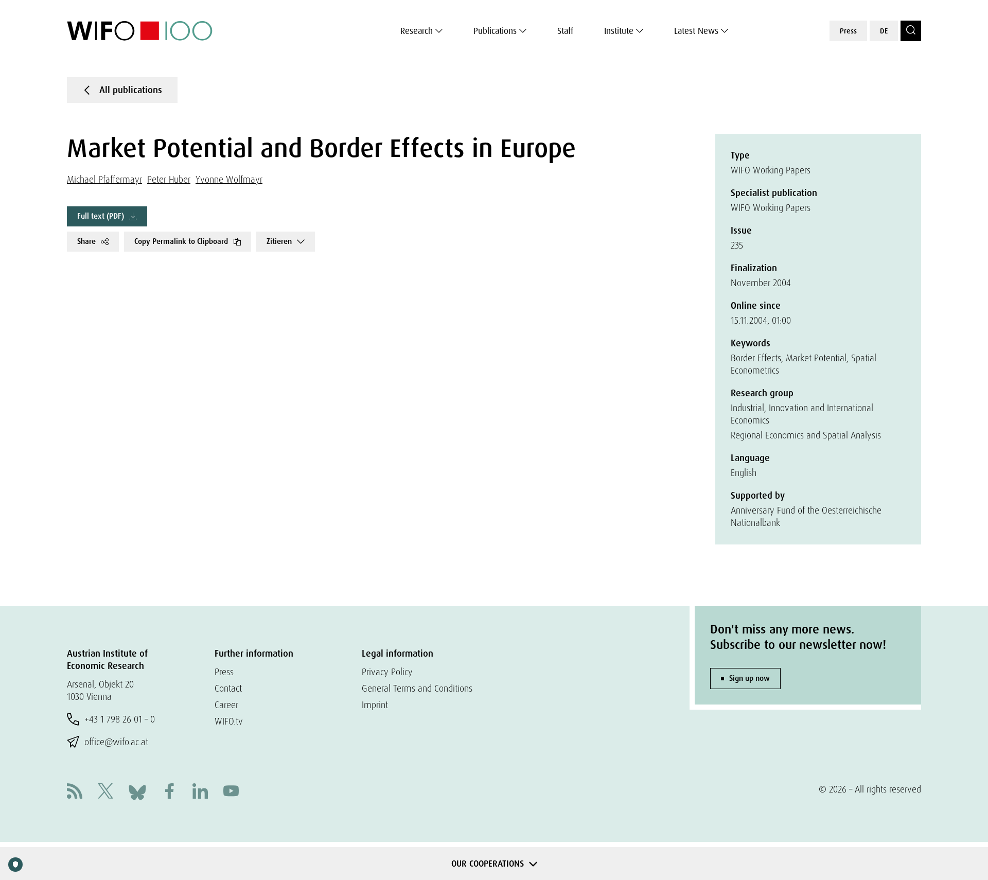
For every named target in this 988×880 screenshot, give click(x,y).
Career (226, 705)
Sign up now (749, 678)
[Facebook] (169, 792)
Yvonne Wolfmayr (229, 179)
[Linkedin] (200, 792)
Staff (565, 31)
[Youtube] (231, 792)
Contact (228, 688)
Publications (495, 31)
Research (416, 31)
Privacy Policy (387, 672)
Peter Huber (168, 179)
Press (848, 31)
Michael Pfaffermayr (104, 179)
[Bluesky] (137, 791)
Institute (618, 31)
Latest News (696, 31)
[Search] (911, 31)
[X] (105, 792)
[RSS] (74, 792)
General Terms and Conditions (417, 688)
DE (884, 31)
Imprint (375, 705)
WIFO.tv (229, 721)
